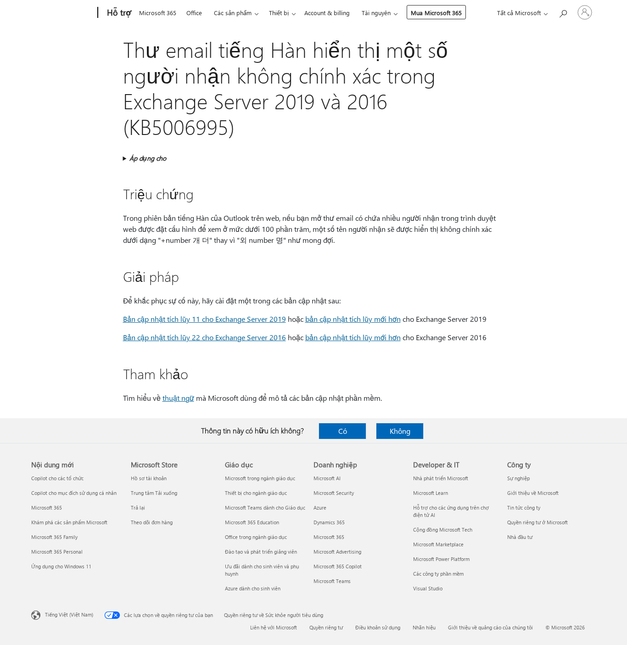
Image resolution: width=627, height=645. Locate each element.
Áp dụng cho (147, 158)
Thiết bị (279, 13)
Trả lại (138, 507)
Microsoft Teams (332, 581)
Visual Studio (427, 588)
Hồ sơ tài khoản (149, 478)
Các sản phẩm (233, 13)
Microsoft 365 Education (252, 522)
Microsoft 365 (157, 13)
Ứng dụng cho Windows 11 (61, 566)
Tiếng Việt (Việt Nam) (69, 614)
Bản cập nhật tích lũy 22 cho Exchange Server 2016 (204, 337)
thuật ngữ (178, 398)
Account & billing (327, 13)
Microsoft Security (334, 492)
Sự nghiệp (518, 478)
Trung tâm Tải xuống (154, 492)
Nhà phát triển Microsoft (440, 478)
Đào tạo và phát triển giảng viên (261, 551)
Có (342, 431)
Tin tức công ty (523, 507)
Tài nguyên (376, 13)
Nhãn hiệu (424, 627)
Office (194, 13)
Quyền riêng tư (326, 627)
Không (400, 431)
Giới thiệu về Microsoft (533, 492)
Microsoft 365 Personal (57, 551)
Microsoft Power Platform (441, 558)
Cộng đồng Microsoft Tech (442, 529)
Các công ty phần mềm (438, 573)
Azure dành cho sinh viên (252, 588)
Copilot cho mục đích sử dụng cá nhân (74, 492)
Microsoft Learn (430, 492)
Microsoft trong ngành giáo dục (260, 478)
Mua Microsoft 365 (436, 13)
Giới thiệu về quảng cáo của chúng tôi (490, 627)
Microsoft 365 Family (54, 536)
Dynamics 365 (329, 522)
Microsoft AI (327, 478)
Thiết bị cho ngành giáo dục (256, 492)
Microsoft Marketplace (438, 544)
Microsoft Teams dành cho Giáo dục (265, 507)
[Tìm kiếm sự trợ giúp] (562, 11)
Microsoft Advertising (337, 551)
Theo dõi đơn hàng (152, 522)
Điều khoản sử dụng (377, 627)
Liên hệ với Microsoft (273, 627)
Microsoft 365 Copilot (338, 566)
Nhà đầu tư (519, 536)
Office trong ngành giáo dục (256, 536)
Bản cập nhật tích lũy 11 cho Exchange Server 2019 (204, 319)
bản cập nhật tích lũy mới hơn (353, 319)
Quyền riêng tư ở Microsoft (537, 522)
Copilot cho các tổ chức (57, 478)
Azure (320, 507)
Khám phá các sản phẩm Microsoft (69, 522)
